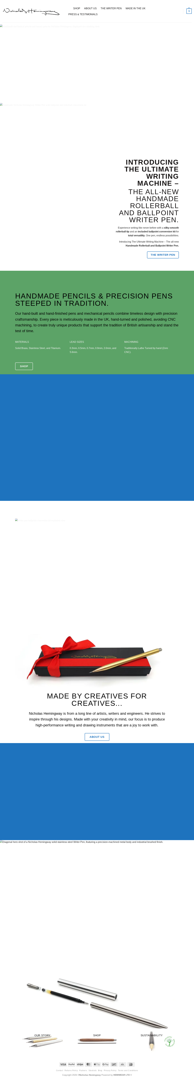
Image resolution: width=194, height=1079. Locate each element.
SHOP (76, 8)
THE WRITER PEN (111, 8)
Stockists (93, 1070)
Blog (100, 1070)
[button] (189, 11)
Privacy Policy (110, 1070)
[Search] (67, 8)
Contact (59, 1070)
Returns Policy (71, 1070)
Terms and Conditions (128, 1070)
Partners (83, 1070)
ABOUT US (90, 8)
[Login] (178, 11)
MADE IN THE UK (136, 8)
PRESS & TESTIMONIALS (83, 14)
